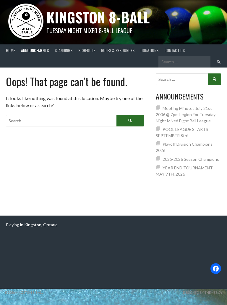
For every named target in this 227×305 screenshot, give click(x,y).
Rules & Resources (117, 50)
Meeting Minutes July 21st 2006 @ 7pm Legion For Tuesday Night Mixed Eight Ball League (185, 114)
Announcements (35, 50)
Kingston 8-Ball (98, 17)
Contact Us (174, 50)
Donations (149, 50)
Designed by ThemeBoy (203, 292)
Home (10, 50)
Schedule (86, 50)
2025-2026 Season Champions (191, 159)
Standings (63, 50)
